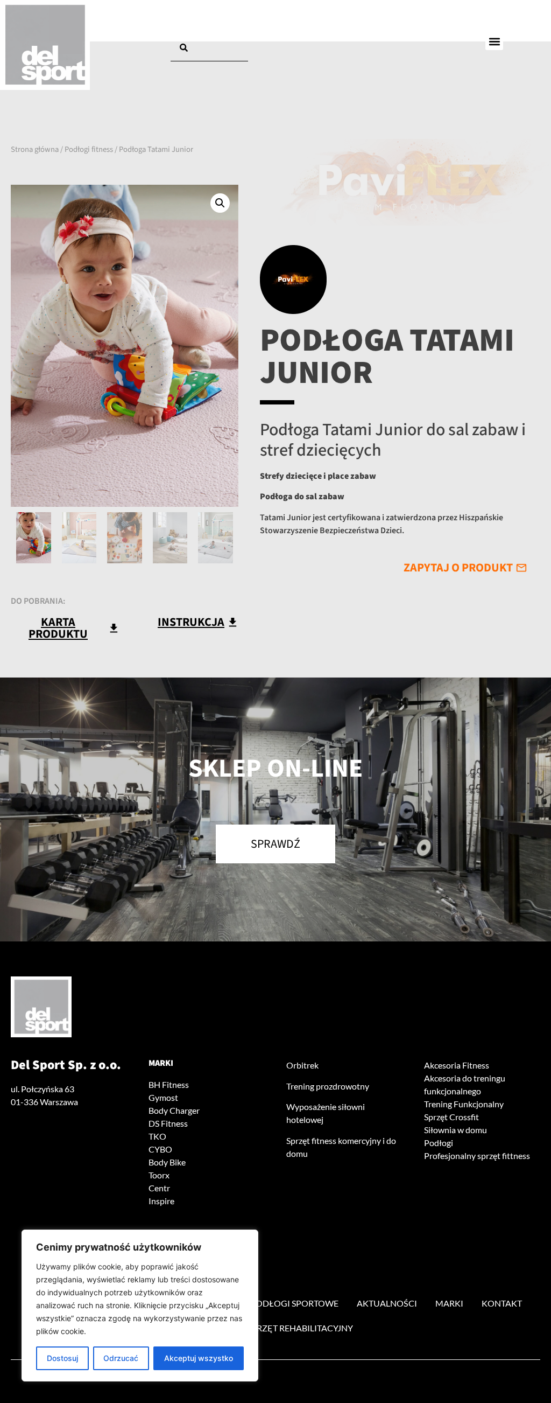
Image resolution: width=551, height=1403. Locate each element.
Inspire (161, 1201)
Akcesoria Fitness (456, 1065)
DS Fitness (168, 1123)
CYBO (160, 1149)
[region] (140, 1305)
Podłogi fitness (89, 149)
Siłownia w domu (455, 1130)
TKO (157, 1136)
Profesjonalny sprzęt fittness (477, 1155)
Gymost (163, 1097)
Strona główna (35, 149)
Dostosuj (62, 1358)
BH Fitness (169, 1084)
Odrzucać (120, 1358)
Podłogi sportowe (294, 1303)
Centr (159, 1188)
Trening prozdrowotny (327, 1086)
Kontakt (502, 1303)
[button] (494, 41)
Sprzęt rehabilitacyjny (300, 1328)
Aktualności (387, 1303)
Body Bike (167, 1162)
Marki (161, 1063)
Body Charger (174, 1110)
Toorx (159, 1175)
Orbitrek (302, 1065)
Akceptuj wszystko (198, 1358)
